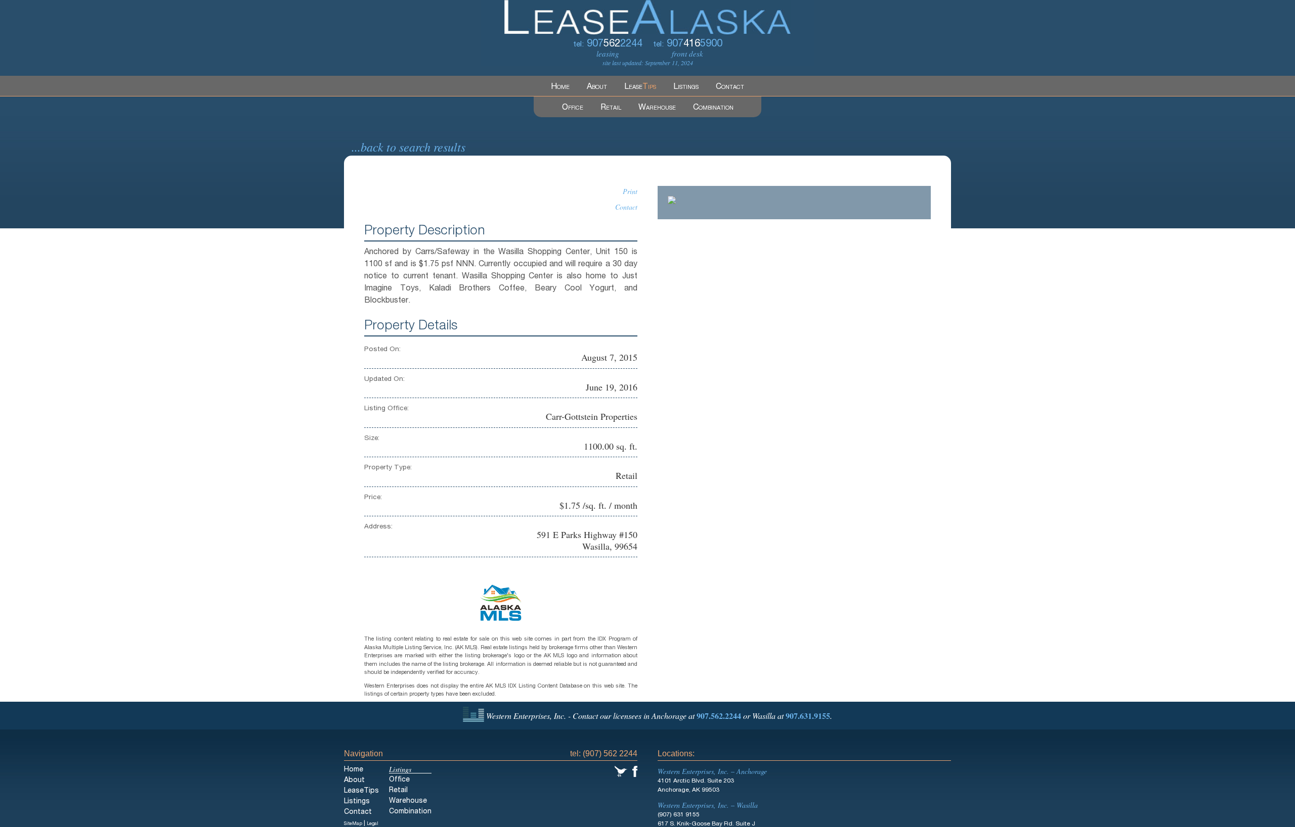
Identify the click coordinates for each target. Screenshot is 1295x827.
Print (630, 191)
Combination (713, 108)
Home (560, 87)
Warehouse (657, 108)
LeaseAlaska (647, 17)
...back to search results (408, 146)
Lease (640, 87)
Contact (730, 87)
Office (572, 108)
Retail (610, 108)
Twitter (621, 771)
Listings (686, 87)
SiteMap (353, 824)
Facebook (634, 771)
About (597, 87)
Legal (372, 824)
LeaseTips (361, 791)
